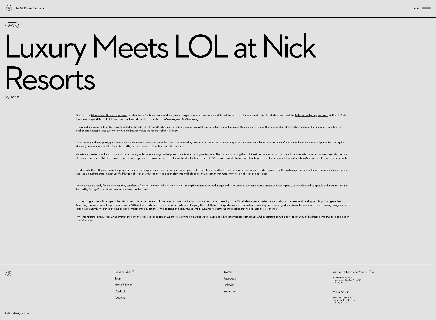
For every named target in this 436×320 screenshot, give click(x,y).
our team (323, 115)
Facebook (229, 278)
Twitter (227, 272)
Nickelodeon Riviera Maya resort (109, 115)
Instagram (229, 291)
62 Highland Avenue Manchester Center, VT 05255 (348, 278)
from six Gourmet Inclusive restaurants (161, 185)
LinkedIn (228, 285)
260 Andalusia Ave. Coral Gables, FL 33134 (344, 299)
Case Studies (122, 272)
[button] (422, 8)
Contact (119, 291)
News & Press (123, 285)
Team (117, 278)
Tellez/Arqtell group (306, 115)
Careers (119, 298)
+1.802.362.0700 (341, 282)
